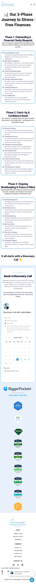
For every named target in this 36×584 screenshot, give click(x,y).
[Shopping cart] (34, 4)
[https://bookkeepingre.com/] (8, 4)
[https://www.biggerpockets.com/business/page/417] (18, 391)
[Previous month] (9, 337)
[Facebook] (13, 565)
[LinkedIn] (22, 565)
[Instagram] (18, 565)
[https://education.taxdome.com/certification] (18, 406)
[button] (30, 4)
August (16, 337)
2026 (20, 337)
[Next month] (26, 337)
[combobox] (18, 371)
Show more (10, 331)
